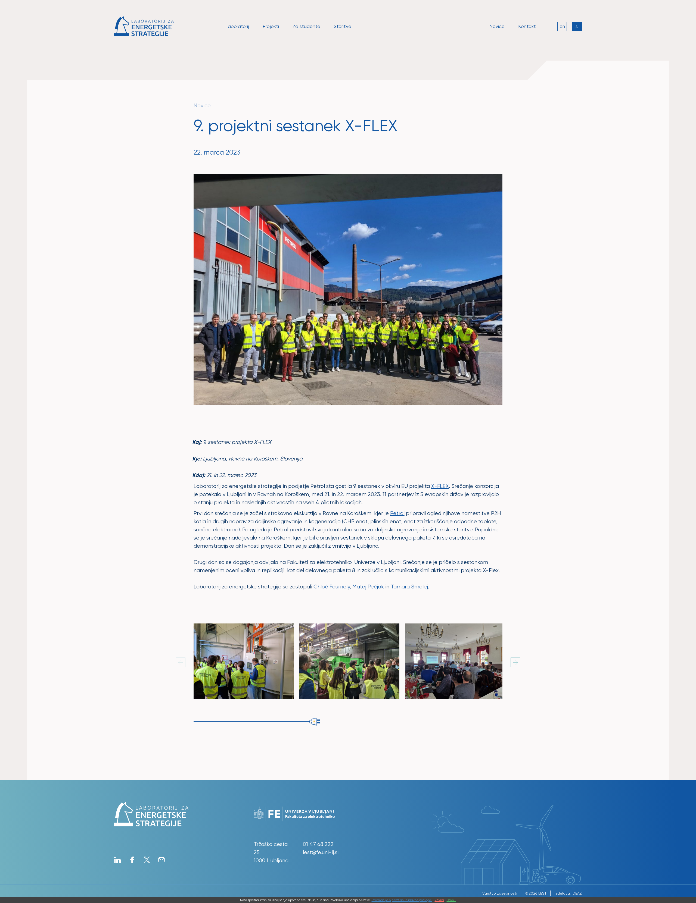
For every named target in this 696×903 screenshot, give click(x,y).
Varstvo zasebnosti (499, 893)
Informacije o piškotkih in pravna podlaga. (402, 900)
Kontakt (527, 26)
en (562, 26)
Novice (497, 26)
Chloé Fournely (331, 587)
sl (577, 26)
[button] (515, 662)
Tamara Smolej (409, 587)
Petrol (397, 513)
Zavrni (439, 900)
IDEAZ (577, 893)
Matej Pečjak (368, 587)
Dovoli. (451, 900)
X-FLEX (440, 486)
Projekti (271, 26)
